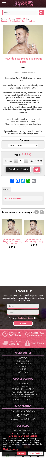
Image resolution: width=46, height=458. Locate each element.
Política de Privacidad (23, 389)
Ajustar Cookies (35, 453)
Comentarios (6, 189)
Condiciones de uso (25, 318)
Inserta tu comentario (13, 198)
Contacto (23, 372)
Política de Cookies (23, 400)
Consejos (23, 367)
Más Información (10, 449)
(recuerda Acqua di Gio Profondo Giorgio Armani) (34, 240)
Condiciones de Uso (23, 392)
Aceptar (21, 453)
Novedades (23, 361)
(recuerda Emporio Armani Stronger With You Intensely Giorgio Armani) (12, 241)
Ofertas (23, 358)
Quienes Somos (23, 364)
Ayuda (23, 369)
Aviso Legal (23, 387)
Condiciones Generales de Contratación (23, 396)
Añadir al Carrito (18, 169)
